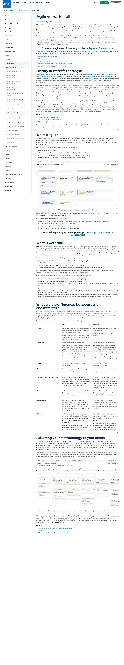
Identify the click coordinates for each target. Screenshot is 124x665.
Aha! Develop (93, 210)
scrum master (76, 393)
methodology (46, 44)
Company (47, 2)
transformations (65, 111)
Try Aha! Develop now (101, 48)
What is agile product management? (49, 119)
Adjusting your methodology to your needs (52, 66)
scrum (79, 391)
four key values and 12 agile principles (100, 107)
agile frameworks (86, 452)
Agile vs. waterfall (33, 10)
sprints (76, 348)
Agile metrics (66, 414)
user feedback (66, 142)
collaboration (48, 294)
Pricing (32, 2)
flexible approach (48, 138)
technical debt (65, 228)
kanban (104, 452)
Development (21, 10)
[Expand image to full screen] (77, 183)
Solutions (24, 2)
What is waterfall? (44, 61)
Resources (38, 2)
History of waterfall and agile (47, 56)
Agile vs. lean (42, 530)
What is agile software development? (50, 117)
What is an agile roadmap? (46, 122)
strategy (53, 215)
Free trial (104, 3)
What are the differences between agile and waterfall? (55, 63)
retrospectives (66, 406)
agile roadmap (82, 354)
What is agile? (42, 59)
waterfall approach (73, 258)
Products (16, 2)
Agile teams (51, 140)
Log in (96, 2)
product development (84, 40)
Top (118, 130)
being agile (91, 36)
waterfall (80, 251)
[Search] (88, 2)
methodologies (50, 103)
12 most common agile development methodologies (55, 528)
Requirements (99, 247)
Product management (9, 10)
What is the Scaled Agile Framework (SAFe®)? (53, 533)
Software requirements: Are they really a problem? (98, 76)
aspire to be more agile (86, 213)
